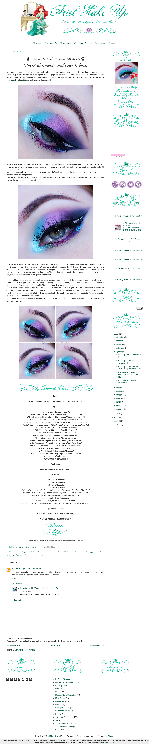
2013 (116, 425)
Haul (57, 689)
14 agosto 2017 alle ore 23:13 (31, 569)
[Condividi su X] (49, 547)
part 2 (22, 80)
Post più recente (13, 645)
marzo (119, 402)
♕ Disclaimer (65, 42)
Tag (56, 720)
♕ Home (37, 42)
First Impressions (62, 686)
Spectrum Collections (32, 555)
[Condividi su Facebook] (52, 547)
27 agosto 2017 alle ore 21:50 (46, 588)
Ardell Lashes (19, 551)
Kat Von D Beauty (54, 551)
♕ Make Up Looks (83, 42)
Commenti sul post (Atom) (25, 650)
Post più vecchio (97, 645)
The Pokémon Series (64, 727)
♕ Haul (111, 42)
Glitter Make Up (31, 551)
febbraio (119, 405)
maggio (119, 395)
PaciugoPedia (61, 708)
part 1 (13, 80)
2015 (116, 417)
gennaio (119, 409)
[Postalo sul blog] (47, 547)
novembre (120, 341)
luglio (118, 387)
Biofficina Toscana (62, 679)
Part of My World (62, 711)
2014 (116, 421)
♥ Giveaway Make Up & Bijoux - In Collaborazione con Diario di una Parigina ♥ (132, 227)
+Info (107, 742)
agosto (119, 352)
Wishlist (58, 730)
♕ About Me (50, 42)
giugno (119, 391)
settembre (120, 348)
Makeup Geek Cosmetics (93, 551)
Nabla (22, 555)
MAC (66, 551)
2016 (116, 414)
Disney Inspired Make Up (65, 682)
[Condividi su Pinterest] (54, 547)
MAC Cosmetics (77, 551)
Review (58, 714)
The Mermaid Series (63, 724)
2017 (116, 334)
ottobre (119, 344)
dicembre (120, 337)
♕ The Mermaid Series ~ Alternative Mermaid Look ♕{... (127, 374)
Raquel (15, 569)
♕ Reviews (100, 42)
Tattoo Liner (44, 555)
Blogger (111, 736)
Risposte (18, 584)
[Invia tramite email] (45, 547)
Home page (55, 645)
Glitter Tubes (42, 551)
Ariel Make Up (24, 588)
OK (113, 742)
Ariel (94, 736)
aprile (118, 398)
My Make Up (13, 555)
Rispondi (15, 578)
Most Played (60, 698)
